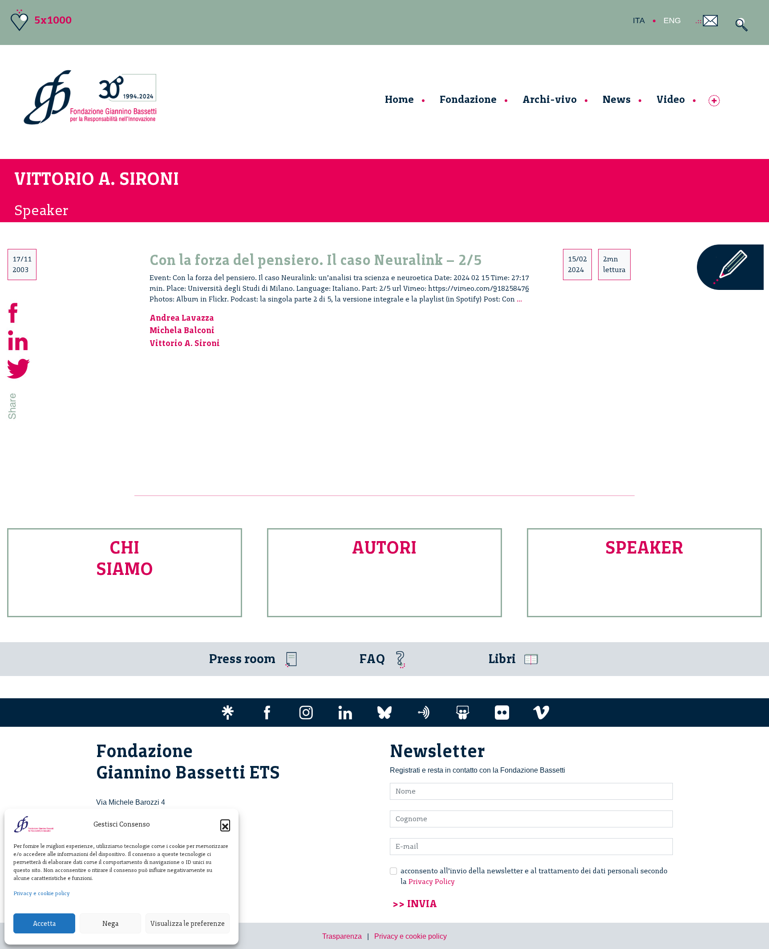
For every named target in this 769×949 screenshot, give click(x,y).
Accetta (44, 924)
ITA (639, 20)
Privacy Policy (432, 881)
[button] (225, 824)
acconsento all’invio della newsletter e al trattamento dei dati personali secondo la (534, 876)
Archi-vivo (549, 99)
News (617, 99)
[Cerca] (739, 25)
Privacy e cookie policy (41, 893)
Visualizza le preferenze (187, 924)
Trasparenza (342, 936)
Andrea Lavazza (182, 318)
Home (399, 99)
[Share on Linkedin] (18, 339)
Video (670, 99)
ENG (672, 20)
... (519, 299)
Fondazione (468, 99)
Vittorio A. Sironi (185, 343)
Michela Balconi (182, 330)
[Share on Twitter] (18, 367)
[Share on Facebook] (18, 311)
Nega (110, 924)
